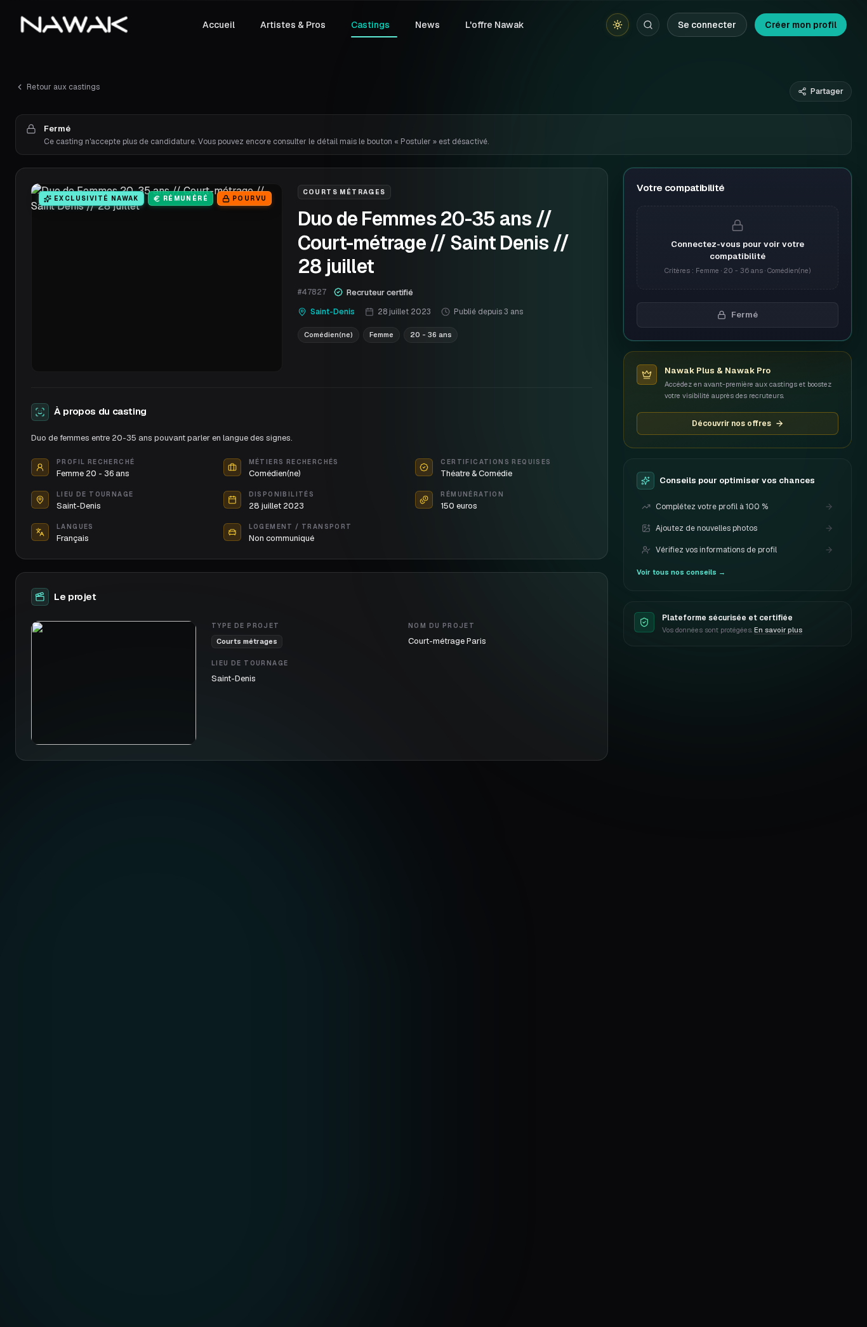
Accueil (218, 24)
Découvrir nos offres (731, 423)
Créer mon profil (801, 24)
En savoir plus (778, 629)
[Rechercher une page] (648, 24)
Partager (827, 91)
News (427, 24)
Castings (370, 24)
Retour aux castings (63, 87)
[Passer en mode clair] (617, 24)
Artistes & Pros (293, 24)
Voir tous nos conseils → (681, 572)
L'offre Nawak (494, 24)
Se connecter (707, 24)
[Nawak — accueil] (74, 25)
